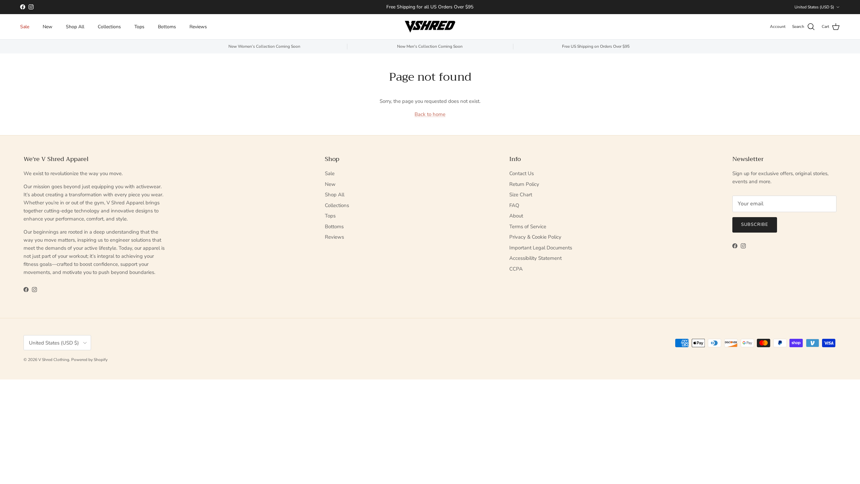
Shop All (75, 27)
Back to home (430, 114)
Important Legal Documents (540, 247)
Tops (139, 27)
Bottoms (167, 27)
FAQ (514, 205)
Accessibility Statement (535, 258)
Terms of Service (527, 226)
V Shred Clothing (53, 359)
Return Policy (524, 184)
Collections (109, 27)
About (516, 215)
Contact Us (521, 173)
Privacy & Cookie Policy (535, 237)
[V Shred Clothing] (430, 27)
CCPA (516, 269)
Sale (24, 27)
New (47, 27)
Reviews (198, 27)
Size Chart (520, 194)
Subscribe (754, 224)
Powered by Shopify (89, 359)
